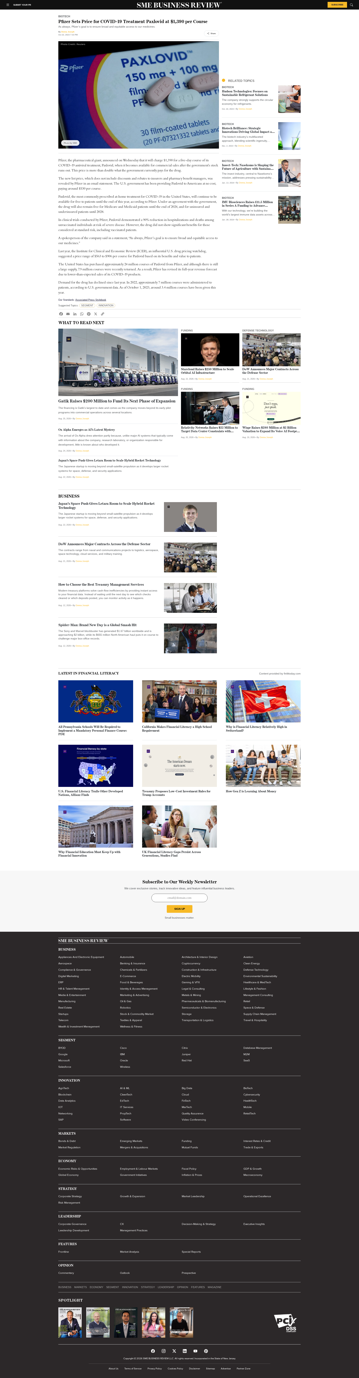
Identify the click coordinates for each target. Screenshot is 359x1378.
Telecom (63, 1020)
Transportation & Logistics (198, 1020)
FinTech (186, 1100)
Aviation (248, 957)
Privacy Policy (155, 1368)
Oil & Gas (125, 1001)
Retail (246, 1001)
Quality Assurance (192, 1113)
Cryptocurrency (191, 963)
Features (198, 1287)
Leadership (166, 1287)
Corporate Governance (72, 1224)
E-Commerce (128, 976)
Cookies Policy (175, 1368)
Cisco (123, 1048)
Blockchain (64, 1094)
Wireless (125, 1066)
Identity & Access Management (138, 988)
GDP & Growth (252, 1168)
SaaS (246, 1060)
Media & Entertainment (72, 995)
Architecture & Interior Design (199, 957)
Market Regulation (69, 1147)
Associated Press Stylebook (90, 299)
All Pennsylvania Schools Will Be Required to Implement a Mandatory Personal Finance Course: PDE (92, 731)
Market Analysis (129, 1251)
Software (125, 1119)
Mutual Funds (190, 1147)
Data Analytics (67, 1100)
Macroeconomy (252, 1175)
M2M (246, 1054)
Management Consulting (258, 995)
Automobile (127, 957)
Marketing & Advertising (134, 995)
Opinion (182, 1287)
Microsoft (64, 1060)
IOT (60, 1107)
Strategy (148, 1287)
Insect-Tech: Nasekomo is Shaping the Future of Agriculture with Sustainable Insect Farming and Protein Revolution (248, 169)
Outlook (125, 1273)
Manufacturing (67, 1001)
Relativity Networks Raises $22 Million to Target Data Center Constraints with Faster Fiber (209, 431)
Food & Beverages (131, 982)
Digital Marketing (68, 976)
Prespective (189, 1273)
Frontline (63, 1251)
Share (213, 33)
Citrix (185, 1048)
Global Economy (68, 1175)
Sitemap (210, 1368)
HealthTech (250, 1100)
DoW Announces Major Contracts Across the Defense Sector (104, 544)
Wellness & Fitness (131, 1026)
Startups (63, 1014)
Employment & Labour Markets (139, 1168)
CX (122, 1224)
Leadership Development (73, 1230)
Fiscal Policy (189, 1168)
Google (62, 1054)
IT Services (126, 1107)
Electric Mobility (191, 976)
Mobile (247, 1107)
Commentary (66, 1273)
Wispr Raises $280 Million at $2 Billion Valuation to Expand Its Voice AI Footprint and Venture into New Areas (271, 431)
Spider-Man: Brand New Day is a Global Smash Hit (97, 625)
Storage (186, 1014)
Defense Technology (255, 969)
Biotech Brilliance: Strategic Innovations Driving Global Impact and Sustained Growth (248, 132)
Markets (80, 1287)
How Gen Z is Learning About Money (251, 791)
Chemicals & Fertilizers (133, 969)
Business (68, 496)
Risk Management (69, 1202)
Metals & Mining (191, 995)
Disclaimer (194, 1368)
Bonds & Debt (67, 1141)
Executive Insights (254, 1224)
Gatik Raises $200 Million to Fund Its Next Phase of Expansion (116, 401)
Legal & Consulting (193, 988)
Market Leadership (193, 1196)
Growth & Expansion (132, 1196)
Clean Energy (251, 963)
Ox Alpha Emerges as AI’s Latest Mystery (86, 429)
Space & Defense (254, 1007)
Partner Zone (243, 1368)
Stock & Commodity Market (137, 1014)
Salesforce (64, 1066)
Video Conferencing (194, 1119)
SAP (61, 1119)
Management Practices (134, 1230)
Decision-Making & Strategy (199, 1224)
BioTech (248, 1088)
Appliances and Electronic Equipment (81, 957)
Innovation (130, 1287)
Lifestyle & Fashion (254, 988)
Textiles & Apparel (131, 1020)
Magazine (214, 1287)
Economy (96, 1287)
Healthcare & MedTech (257, 982)
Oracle (124, 1060)
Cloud (185, 1094)
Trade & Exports (253, 1147)
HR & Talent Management (73, 988)
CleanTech (126, 1094)
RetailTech (249, 1113)
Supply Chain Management (259, 1014)
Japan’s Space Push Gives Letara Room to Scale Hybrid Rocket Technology (109, 460)
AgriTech (63, 1088)
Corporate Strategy (70, 1196)
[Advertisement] (261, 46)
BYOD (62, 1048)
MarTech (187, 1107)
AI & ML (125, 1088)
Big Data (187, 1088)
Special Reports (191, 1251)
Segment (112, 1287)
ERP (60, 982)
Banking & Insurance (132, 963)
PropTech (125, 1113)
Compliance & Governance (74, 969)
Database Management (257, 1048)
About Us (113, 1368)
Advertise (226, 1368)
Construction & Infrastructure (199, 969)
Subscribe (337, 5)
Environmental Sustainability (260, 976)
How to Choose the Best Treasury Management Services (101, 585)
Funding (187, 1141)
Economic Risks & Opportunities (77, 1168)
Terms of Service (133, 1368)
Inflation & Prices (192, 1175)
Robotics (125, 1007)
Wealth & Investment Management (78, 1026)
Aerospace (65, 963)
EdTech (124, 1100)
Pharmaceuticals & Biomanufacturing (204, 1001)
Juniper (186, 1054)
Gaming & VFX (191, 982)
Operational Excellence (257, 1196)
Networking (65, 1113)
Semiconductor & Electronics (199, 1007)
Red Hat (187, 1060)
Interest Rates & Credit (257, 1141)
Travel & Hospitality (255, 1020)
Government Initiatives (133, 1175)
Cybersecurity (251, 1094)
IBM (122, 1054)
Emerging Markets (131, 1141)
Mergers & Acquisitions (134, 1147)
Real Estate (65, 1007)
